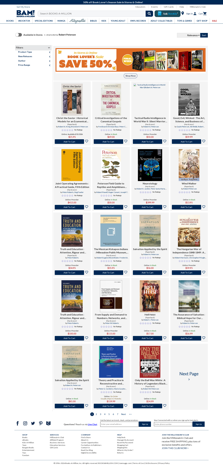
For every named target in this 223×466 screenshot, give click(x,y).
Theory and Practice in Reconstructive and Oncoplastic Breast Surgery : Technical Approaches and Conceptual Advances (111, 382)
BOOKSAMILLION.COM (108, 463)
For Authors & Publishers (91, 445)
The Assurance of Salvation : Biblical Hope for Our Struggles (189, 316)
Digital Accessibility (88, 453)
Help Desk (121, 437)
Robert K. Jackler (143, 189)
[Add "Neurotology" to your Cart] (150, 207)
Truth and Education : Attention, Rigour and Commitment (72, 251)
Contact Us (85, 447)
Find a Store (86, 437)
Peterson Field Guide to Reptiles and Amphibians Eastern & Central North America (111, 185)
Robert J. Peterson (151, 320)
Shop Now (130, 75)
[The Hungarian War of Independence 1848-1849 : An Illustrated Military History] (189, 230)
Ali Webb (193, 126)
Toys (24, 453)
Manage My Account (125, 440)
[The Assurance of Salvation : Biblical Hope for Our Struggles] (189, 296)
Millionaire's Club (198, 6)
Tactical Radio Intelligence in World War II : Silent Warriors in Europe (150, 119)
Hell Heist (150, 314)
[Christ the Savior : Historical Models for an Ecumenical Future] (72, 99)
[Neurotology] (150, 165)
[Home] (24, 13)
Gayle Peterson (183, 126)
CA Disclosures (151, 463)
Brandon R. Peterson (79, 126)
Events (154, 6)
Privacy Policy (164, 463)
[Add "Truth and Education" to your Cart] (72, 272)
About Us (84, 440)
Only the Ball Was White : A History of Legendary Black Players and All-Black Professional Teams (150, 382)
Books (24, 437)
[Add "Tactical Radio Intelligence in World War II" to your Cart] (150, 141)
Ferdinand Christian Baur (108, 126)
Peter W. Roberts (112, 323)
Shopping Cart (122, 445)
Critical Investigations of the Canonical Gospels (111, 119)
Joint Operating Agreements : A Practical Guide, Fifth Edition (72, 185)
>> (130, 414)
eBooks (25, 440)
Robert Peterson (190, 189)
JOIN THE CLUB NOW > (175, 448)
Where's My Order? (125, 450)
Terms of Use (138, 463)
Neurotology (150, 183)
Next (123, 414)
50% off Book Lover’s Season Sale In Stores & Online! (113, 2)
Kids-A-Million (28, 442)
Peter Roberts (68, 192)
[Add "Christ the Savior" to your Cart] (72, 141)
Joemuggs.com (125, 463)
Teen (24, 445)
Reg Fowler (79, 192)
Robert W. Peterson (151, 389)
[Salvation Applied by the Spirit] (150, 230)
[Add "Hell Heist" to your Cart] (150, 338)
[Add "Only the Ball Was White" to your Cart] (150, 406)
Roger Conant (114, 192)
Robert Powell (102, 192)
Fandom (25, 455)
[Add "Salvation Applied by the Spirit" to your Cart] (150, 272)
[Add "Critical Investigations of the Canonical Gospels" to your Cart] (111, 141)
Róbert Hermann (181, 258)
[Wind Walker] (189, 165)
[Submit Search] (149, 14)
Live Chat (92, 424)
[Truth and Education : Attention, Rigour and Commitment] (72, 230)
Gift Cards (169, 6)
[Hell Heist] (150, 296)
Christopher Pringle (197, 258)
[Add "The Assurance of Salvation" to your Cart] (189, 338)
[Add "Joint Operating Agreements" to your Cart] (72, 207)
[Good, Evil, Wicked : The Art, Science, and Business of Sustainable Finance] (189, 99)
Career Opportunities (89, 442)
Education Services (57, 445)
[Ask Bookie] (168, 13)
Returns (120, 453)
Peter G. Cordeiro (106, 389)
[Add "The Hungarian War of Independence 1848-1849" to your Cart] (189, 272)
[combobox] (97, 14)
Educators (140, 6)
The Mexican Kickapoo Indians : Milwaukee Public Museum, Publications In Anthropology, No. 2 (111, 251)
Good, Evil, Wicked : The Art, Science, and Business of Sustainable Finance (189, 119)
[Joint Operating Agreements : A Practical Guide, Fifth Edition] (72, 165)
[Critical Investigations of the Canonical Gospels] (111, 99)
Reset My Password (125, 442)
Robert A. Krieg (64, 126)
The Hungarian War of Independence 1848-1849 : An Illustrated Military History (189, 251)
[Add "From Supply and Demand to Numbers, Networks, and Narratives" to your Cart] (111, 338)
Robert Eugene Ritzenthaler (108, 258)
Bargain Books (28, 447)
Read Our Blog (87, 450)
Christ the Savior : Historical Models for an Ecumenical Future (72, 119)
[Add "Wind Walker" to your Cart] (189, 207)
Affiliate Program (57, 440)
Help (182, 6)
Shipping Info (122, 447)
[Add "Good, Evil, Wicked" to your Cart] (189, 141)
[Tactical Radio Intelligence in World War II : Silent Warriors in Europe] (150, 99)
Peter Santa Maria (158, 189)
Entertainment (28, 450)
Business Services (57, 442)
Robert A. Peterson (151, 126)
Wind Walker (189, 183)
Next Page (189, 376)
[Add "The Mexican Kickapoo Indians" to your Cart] (111, 272)
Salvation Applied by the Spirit (150, 249)
